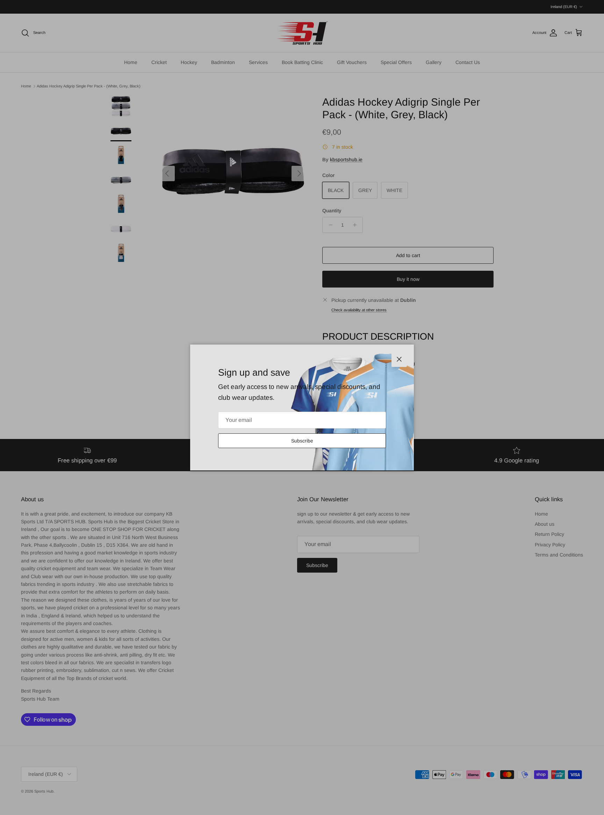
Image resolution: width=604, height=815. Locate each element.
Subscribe (302, 441)
